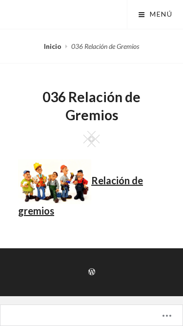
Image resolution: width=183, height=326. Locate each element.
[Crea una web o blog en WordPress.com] (91, 272)
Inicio (52, 46)
